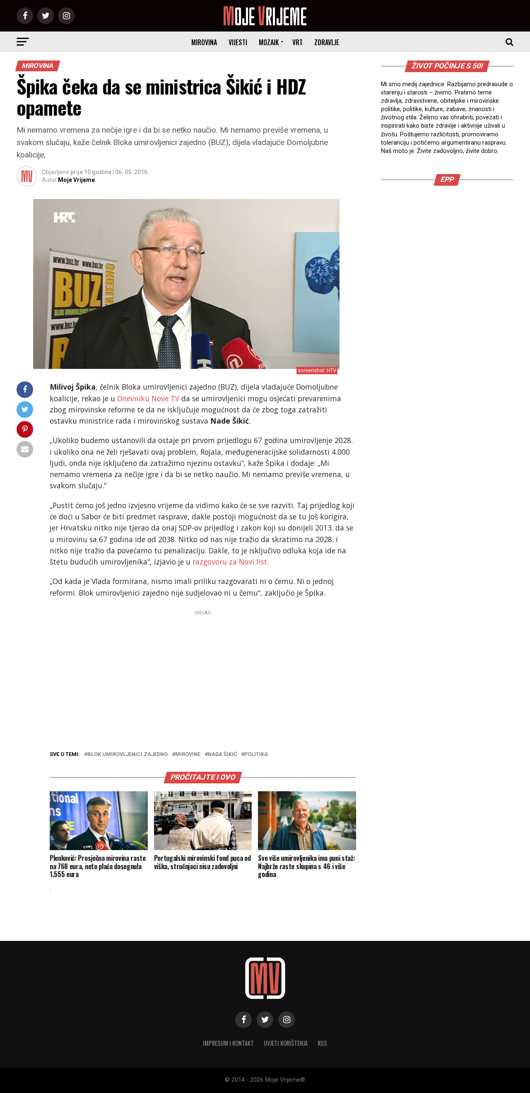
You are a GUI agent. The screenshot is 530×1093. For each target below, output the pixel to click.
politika (256, 754)
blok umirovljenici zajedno (127, 754)
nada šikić (222, 754)
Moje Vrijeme (76, 180)
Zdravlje (326, 42)
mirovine (187, 754)
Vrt (297, 42)
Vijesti (238, 42)
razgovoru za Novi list (230, 562)
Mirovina (204, 42)
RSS (322, 1043)
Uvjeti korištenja (286, 1043)
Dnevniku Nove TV (148, 398)
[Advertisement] (203, 676)
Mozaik (269, 42)
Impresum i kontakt (228, 1043)
